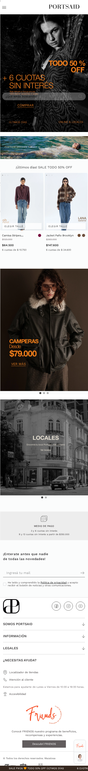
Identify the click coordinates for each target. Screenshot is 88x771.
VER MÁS (18, 364)
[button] (40, 393)
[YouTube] (80, 606)
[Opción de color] (39, 235)
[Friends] (79, 746)
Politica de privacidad (54, 582)
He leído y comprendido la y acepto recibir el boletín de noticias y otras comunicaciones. (43, 584)
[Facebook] (56, 606)
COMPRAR (25, 105)
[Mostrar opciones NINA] (80, 758)
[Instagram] (68, 606)
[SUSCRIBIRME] (64, 573)
